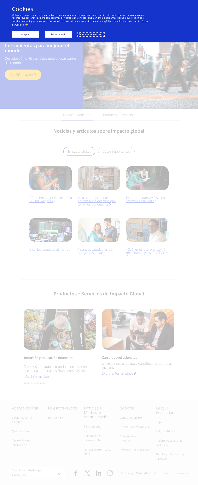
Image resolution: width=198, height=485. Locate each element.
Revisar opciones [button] (88, 34)
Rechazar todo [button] (58, 34)
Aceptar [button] (25, 34)
